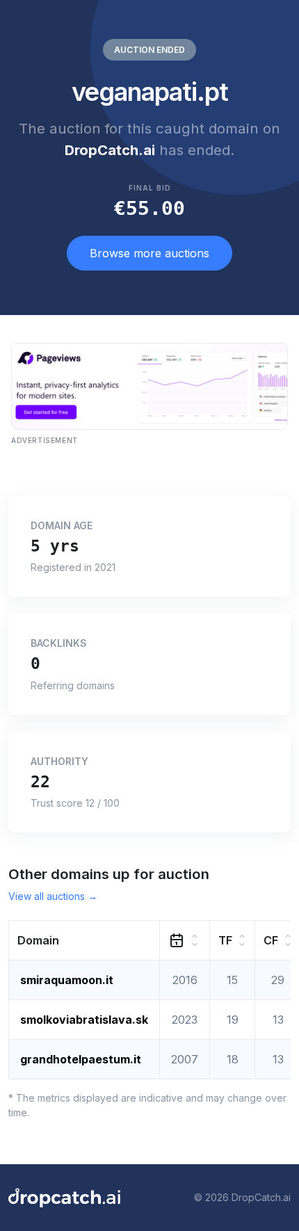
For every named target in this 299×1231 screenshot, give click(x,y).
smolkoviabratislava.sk (84, 1020)
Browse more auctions (149, 253)
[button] (84, 940)
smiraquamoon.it (66, 980)
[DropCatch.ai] (64, 1197)
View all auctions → (52, 896)
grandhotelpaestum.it (80, 1059)
